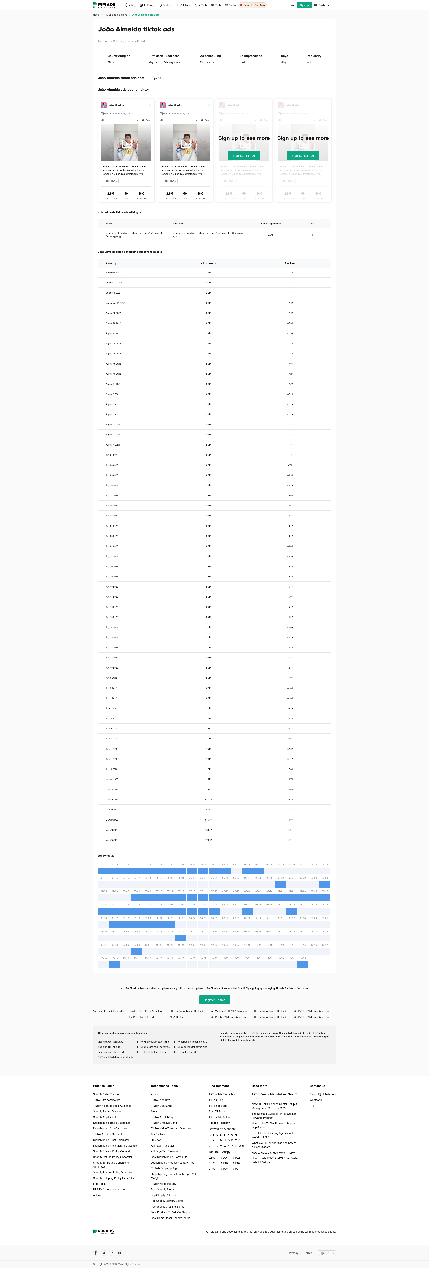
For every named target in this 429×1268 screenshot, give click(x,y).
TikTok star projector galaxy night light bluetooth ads (153, 1052)
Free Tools (99, 1184)
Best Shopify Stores (162, 1189)
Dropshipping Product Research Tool (173, 1162)
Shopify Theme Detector (107, 1111)
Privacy (293, 1253)
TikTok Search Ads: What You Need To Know (275, 1096)
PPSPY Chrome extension (109, 1189)
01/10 (236, 1163)
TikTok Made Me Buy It (164, 1184)
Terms (308, 1253)
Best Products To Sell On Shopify (171, 1212)
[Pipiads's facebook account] (95, 1253)
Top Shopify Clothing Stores (167, 1206)
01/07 (236, 1169)
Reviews (156, 1140)
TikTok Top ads (218, 1106)
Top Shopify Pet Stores (164, 1195)
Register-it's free (244, 155)
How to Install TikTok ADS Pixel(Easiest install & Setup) (275, 1160)
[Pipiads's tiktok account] (111, 1253)
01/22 (236, 1157)
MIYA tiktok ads (178, 1017)
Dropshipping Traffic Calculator (111, 1123)
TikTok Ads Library (162, 1117)
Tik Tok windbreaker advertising (152, 1041)
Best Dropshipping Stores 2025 (169, 1157)
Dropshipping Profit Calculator (111, 1140)
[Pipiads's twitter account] (103, 1253)
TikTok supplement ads (184, 1052)
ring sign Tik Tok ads (109, 1046)
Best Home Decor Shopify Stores (170, 1218)
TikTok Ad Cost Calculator (108, 1134)
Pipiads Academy (219, 1123)
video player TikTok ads (110, 1041)
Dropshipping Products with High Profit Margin (174, 1176)
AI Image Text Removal (164, 1151)
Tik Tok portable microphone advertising (190, 1041)
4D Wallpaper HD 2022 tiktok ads (229, 1011)
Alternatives (158, 1134)
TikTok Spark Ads (161, 1106)
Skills (154, 1111)
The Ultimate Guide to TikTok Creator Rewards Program (274, 1116)
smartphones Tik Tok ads (111, 1052)
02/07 (212, 1157)
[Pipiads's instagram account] (119, 1253)
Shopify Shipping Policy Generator (113, 1178)
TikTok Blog (216, 1100)
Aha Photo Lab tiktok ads (141, 1017)
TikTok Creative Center (164, 1123)
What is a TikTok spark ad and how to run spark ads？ (274, 1145)
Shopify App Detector (105, 1117)
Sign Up (304, 5)
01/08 (224, 1169)
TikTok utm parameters (106, 1100)
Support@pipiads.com (323, 1094)
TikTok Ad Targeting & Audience (112, 1106)
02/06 (224, 1157)
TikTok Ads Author (220, 1117)
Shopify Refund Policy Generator (112, 1157)
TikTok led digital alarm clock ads (115, 1057)
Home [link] (96, 14)
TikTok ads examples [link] (116, 14)
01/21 (212, 1163)
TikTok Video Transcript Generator (171, 1128)
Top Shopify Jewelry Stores (167, 1201)
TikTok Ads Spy (160, 1100)
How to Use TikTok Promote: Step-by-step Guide (274, 1125)
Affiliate (97, 1195)
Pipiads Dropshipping (164, 1168)
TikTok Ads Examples (222, 1094)
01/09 (212, 1169)
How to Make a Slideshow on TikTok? (274, 1152)
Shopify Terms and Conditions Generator (111, 1164)
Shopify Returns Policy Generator (113, 1172)
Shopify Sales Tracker (106, 1094)
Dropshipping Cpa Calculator (110, 1128)
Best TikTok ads (218, 1111)
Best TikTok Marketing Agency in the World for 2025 (273, 1135)
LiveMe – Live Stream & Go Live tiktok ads (149, 1011)
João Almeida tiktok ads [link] (146, 14)
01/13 (224, 1163)
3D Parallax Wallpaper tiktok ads (187, 1011)
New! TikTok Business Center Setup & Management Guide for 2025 (274, 1106)
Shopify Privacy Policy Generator (112, 1151)
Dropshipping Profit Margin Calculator (115, 1145)
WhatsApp (316, 1100)
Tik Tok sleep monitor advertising (189, 1046)
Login (292, 5)
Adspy (155, 1094)
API (312, 1106)
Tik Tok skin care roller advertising (153, 1046)
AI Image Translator (162, 1145)
